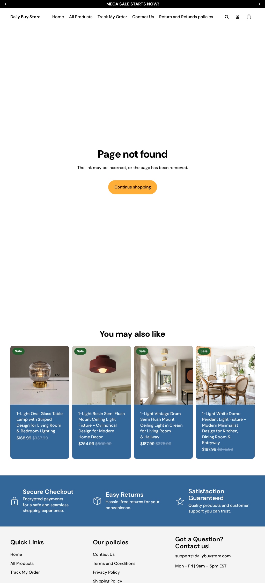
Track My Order (25, 572)
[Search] (226, 17)
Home (16, 554)
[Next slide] (63, 375)
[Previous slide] (16, 375)
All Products (22, 563)
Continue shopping (132, 187)
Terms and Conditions (114, 563)
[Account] (237, 17)
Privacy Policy (106, 572)
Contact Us (104, 554)
